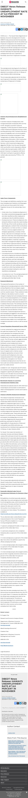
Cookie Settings (18, 789)
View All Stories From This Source (16, 756)
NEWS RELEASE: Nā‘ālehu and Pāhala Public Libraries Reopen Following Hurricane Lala (16, 742)
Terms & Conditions (6, 787)
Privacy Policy (9, 789)
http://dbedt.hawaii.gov (6, 645)
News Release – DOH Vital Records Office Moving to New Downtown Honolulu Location (17, 752)
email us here (11, 733)
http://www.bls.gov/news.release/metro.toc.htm (13, 514)
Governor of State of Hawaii (7, 24)
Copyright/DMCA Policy (18, 787)
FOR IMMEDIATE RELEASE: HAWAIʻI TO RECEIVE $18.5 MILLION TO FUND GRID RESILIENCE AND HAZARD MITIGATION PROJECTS (17, 747)
